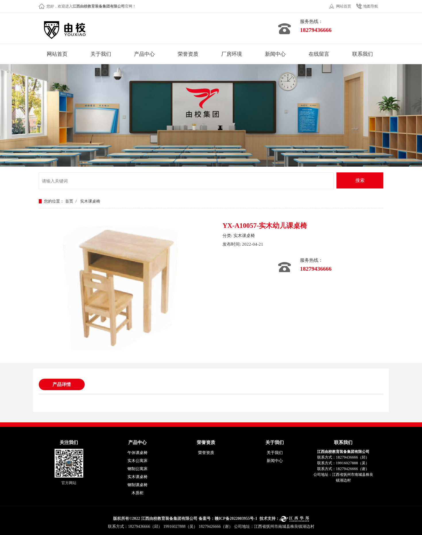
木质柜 (137, 493)
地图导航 (370, 6)
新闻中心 (275, 461)
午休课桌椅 (137, 453)
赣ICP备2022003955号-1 (236, 518)
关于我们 (275, 453)
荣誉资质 (206, 453)
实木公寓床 (137, 461)
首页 (69, 201)
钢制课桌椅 (137, 485)
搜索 (360, 180)
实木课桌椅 (90, 201)
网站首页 (343, 6)
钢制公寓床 (137, 469)
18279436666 (316, 30)
